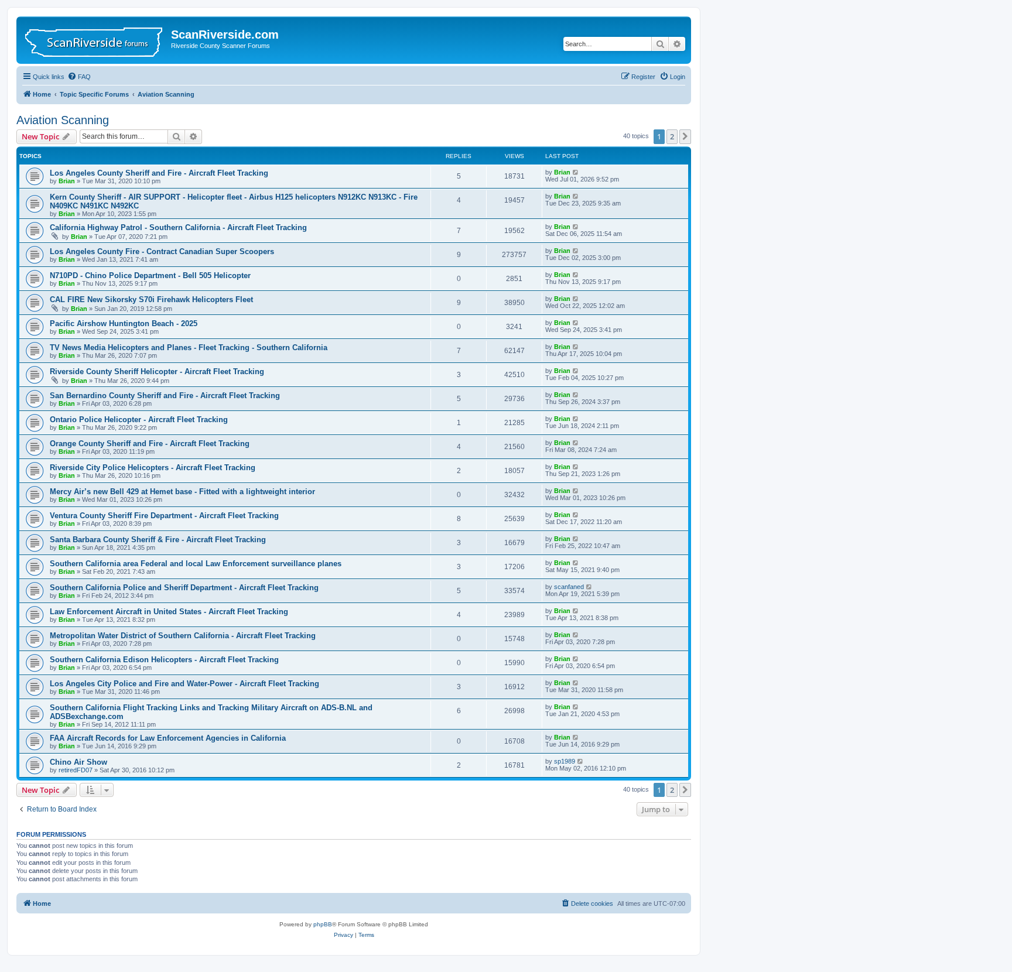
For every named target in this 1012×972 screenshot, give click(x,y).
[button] (685, 136)
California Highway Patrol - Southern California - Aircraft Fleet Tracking (178, 227)
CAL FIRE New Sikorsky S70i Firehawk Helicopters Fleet (151, 299)
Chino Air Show (78, 762)
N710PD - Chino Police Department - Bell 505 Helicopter (150, 275)
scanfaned (569, 586)
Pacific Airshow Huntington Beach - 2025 (123, 323)
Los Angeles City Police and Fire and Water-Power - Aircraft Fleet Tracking (184, 683)
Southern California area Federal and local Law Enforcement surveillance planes (195, 563)
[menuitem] (79, 77)
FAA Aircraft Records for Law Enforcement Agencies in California (168, 738)
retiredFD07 (76, 770)
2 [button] (672, 136)
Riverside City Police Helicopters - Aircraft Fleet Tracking (152, 467)
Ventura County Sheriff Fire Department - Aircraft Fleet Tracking (164, 515)
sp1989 (564, 761)
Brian (67, 180)
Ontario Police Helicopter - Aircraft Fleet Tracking (139, 419)
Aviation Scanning (62, 120)
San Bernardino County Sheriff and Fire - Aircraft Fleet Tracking (165, 395)
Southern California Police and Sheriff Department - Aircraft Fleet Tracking (184, 587)
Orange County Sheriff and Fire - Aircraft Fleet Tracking (149, 443)
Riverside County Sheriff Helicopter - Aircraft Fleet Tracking (157, 371)
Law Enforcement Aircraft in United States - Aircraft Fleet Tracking (169, 611)
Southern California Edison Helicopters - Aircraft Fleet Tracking (164, 659)
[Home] (95, 40)
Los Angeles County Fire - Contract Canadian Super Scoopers (162, 251)
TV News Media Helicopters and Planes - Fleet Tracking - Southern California (188, 347)
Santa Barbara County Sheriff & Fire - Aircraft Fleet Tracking (158, 539)
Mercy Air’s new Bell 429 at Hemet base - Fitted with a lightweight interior (182, 491)
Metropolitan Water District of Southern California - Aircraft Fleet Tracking (183, 635)
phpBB (322, 924)
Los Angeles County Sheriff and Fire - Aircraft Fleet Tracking (159, 173)
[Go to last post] (576, 172)
